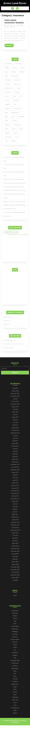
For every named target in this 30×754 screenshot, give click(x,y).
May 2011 (15, 509)
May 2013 (15, 454)
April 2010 (15, 540)
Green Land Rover (15, 3)
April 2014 (15, 441)
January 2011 (15, 519)
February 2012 (15, 485)
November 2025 (15, 396)
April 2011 (15, 512)
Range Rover (17, 124)
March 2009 (15, 561)
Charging (22, 71)
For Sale (7, 100)
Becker (23, 67)
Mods (6, 116)
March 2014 (15, 443)
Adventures (15, 613)
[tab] (12, 8)
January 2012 (15, 488)
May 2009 (15, 559)
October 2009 (15, 554)
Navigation (21, 116)
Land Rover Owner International (13, 344)
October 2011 (15, 496)
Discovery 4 (17, 84)
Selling (21, 128)
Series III (7, 133)
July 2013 (15, 448)
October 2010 (15, 527)
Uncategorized (15, 707)
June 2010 (15, 535)
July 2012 (15, 475)
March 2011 (15, 514)
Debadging (8, 80)
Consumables (15, 626)
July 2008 (15, 580)
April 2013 (15, 456)
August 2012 (15, 472)
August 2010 (15, 533)
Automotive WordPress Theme (14, 720)
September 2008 (15, 575)
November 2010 (15, 525)
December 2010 (15, 522)
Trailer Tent (15, 700)
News (6, 120)
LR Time (5, 186)
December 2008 (15, 567)
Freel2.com (6, 172)
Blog (15, 621)
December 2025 (15, 393)
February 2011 (15, 517)
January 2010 (15, 546)
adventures (19, 63)
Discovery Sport (9, 88)
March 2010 (15, 543)
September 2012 (15, 469)
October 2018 (15, 401)
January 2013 (15, 462)
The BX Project (8, 212)
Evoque (7, 96)
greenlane (7, 108)
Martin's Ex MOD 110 (9, 201)
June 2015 (15, 422)
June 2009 (15, 556)
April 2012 (15, 480)
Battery (15, 67)
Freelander (16, 100)
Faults (14, 96)
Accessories (8, 63)
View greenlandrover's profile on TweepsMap (18, 234)
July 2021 (15, 398)
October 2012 (15, 467)
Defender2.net (7, 157)
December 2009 (15, 548)
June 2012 (15, 477)
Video (6, 141)
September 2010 (15, 530)
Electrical (17, 92)
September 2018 (15, 404)
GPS (14, 104)
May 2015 (15, 425)
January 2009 (15, 564)
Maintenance (14, 112)
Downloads (8, 92)
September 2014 (15, 433)
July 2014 (15, 435)
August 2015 (15, 417)
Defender (17, 80)
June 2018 (15, 409)
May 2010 (15, 538)
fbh (21, 96)
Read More (10, 46)
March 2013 (15, 459)
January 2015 (15, 427)
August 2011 (15, 501)
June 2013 (15, 451)
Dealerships (15, 76)
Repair (6, 128)
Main (6, 112)
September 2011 (15, 498)
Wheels (14, 141)
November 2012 (15, 464)
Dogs (18, 88)
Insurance (15, 665)
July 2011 (15, 504)
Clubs (6, 76)
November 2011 (15, 493)
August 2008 (15, 577)
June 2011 (15, 506)
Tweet (15, 702)
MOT (13, 116)
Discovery (7, 84)
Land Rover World (8, 347)
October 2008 (15, 572)
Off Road (14, 120)
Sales (13, 128)
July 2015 (15, 419)
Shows (15, 133)
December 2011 (15, 490)
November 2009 (15, 551)
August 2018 (15, 406)
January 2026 (15, 391)
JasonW (18, 25)
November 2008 (15, 569)
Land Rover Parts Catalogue (11, 179)
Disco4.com (7, 164)
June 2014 (15, 438)
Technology (8, 137)
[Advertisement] (15, 287)
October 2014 (15, 430)
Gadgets (7, 104)
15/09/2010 (9, 25)
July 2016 (15, 414)
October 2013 (15, 446)
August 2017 (15, 412)
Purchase (7, 124)
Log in (15, 595)
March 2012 (15, 483)
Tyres (16, 137)
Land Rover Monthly (9, 340)
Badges (7, 67)
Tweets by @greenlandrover (11, 231)
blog (6, 71)
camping (13, 71)
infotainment (17, 108)
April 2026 (15, 388)
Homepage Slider (15, 660)
